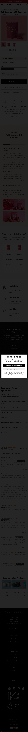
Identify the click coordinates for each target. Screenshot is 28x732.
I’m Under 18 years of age (14, 369)
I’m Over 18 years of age (14, 365)
